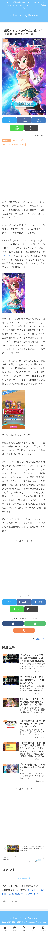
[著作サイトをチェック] (13, 623)
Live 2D (8, 256)
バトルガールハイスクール (15, 144)
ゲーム (7, 141)
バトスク (18, 141)
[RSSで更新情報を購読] (24, 630)
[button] (31, 128)
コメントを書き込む (24, 878)
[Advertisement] (24, 172)
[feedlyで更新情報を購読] (35, 623)
